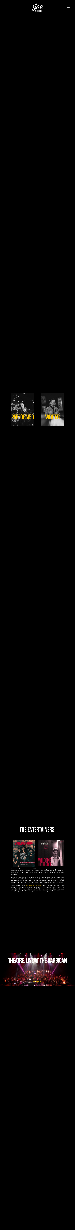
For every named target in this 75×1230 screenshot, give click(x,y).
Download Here (37, 982)
